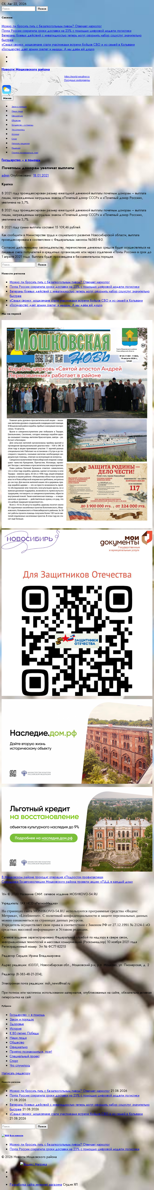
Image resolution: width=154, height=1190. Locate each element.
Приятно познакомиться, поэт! (25, 152)
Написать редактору (21, 143)
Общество (16, 120)
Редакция (16, 148)
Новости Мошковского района (26, 69)
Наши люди (17, 111)
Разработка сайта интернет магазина (36, 1184)
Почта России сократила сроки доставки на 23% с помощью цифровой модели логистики (66, 30)
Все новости (16, 1135)
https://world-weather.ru (77, 76)
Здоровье (17, 1024)
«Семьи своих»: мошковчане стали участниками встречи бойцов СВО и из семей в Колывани (68, 44)
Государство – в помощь (22, 125)
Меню (7, 98)
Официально (17, 115)
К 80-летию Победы (24, 1033)
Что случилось (18, 129)
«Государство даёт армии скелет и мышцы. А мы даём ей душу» (48, 49)
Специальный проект (25, 1056)
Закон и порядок (19, 106)
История (15, 134)
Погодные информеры (77, 80)
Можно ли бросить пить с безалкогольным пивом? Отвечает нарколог (52, 26)
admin (5, 175)
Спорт (14, 138)
